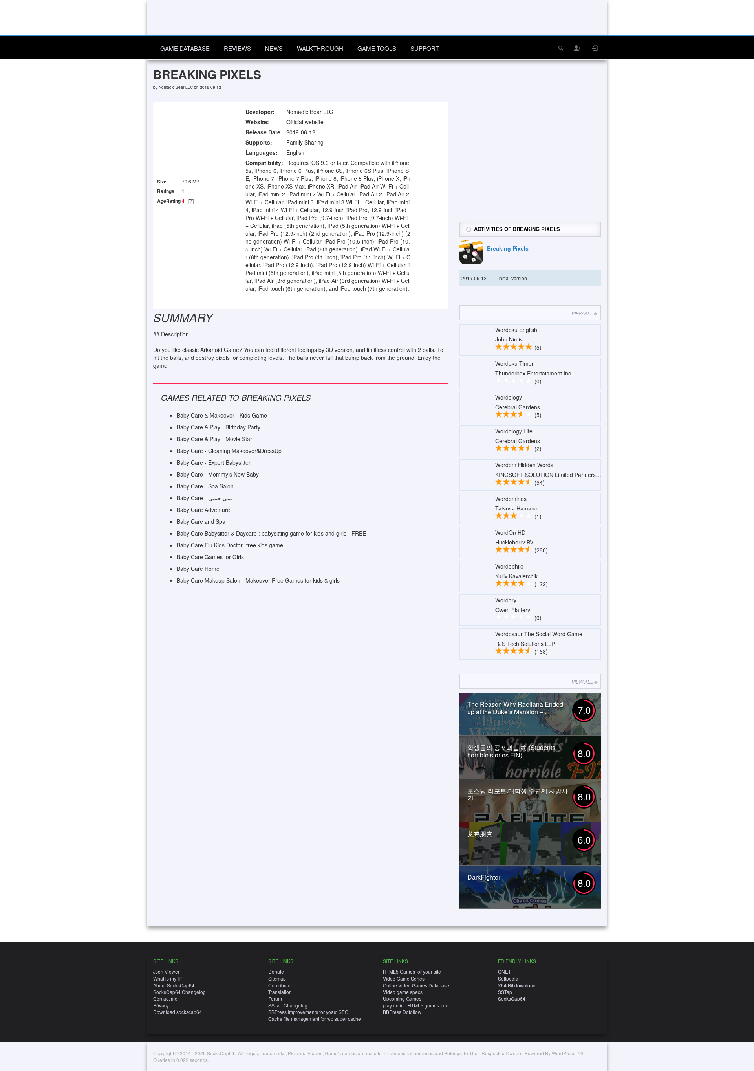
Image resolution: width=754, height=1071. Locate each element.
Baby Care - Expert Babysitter (214, 462)
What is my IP (167, 978)
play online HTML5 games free (415, 1005)
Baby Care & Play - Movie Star (214, 439)
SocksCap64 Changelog (179, 991)
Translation (280, 991)
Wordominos (511, 498)
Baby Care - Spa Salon (205, 486)
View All (582, 313)
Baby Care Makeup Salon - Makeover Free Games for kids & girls (258, 580)
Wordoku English (516, 330)
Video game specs (403, 991)
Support (424, 48)
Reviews (237, 48)
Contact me (165, 998)
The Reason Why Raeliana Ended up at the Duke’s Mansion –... (515, 708)
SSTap (505, 991)
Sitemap (277, 978)
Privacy (161, 1005)
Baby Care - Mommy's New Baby (218, 474)
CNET (504, 971)
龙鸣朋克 (479, 833)
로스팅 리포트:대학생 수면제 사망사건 (517, 794)
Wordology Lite (514, 431)
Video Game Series (404, 978)
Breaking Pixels (508, 248)
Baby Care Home (198, 568)
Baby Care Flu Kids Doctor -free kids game (230, 545)
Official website (305, 122)
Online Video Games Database (416, 985)
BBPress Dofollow (402, 1012)
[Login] (595, 48)
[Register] (577, 48)
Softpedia (508, 978)
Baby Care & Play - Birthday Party (218, 427)
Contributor (280, 985)
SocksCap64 (511, 998)
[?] (191, 200)
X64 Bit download (517, 985)
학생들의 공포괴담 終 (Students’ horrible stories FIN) (512, 751)
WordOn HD (510, 532)
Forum (275, 998)
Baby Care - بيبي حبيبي (204, 498)
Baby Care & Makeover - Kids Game (222, 415)
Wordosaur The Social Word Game (538, 634)
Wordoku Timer (514, 363)
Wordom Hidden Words (524, 465)
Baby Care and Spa (201, 521)
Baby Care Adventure (203, 509)
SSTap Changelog (287, 1005)
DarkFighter (483, 877)
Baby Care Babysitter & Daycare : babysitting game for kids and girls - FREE (271, 533)
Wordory (505, 600)
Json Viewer (166, 971)
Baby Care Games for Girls (210, 557)
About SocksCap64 (173, 985)
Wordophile (509, 566)
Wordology (508, 397)
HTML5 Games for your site (412, 971)
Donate (276, 971)
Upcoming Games (402, 998)
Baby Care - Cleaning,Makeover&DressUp (229, 451)
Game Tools (376, 48)
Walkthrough (320, 48)
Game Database (185, 48)
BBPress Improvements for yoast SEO (308, 1012)
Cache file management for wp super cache (314, 1018)
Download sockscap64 (177, 1012)
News (274, 48)
